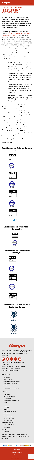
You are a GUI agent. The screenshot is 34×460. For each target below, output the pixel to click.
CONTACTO (5, 432)
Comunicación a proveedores (11, 368)
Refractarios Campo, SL (11, 353)
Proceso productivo (9, 411)
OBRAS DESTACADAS (8, 425)
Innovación (7, 414)
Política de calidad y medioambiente (13, 366)
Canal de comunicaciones (10, 370)
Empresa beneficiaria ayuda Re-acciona (14, 434)
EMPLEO (4, 429)
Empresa (6, 409)
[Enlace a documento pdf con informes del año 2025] (17, 445)
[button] (31, 3)
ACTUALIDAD (6, 427)
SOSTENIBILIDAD (7, 422)
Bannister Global (18, 458)
